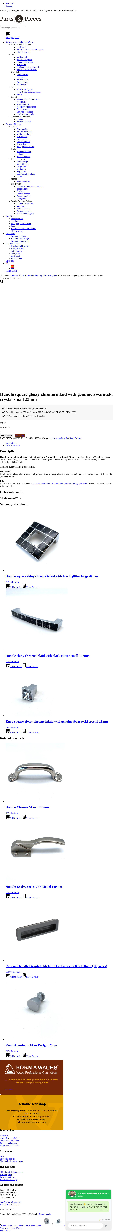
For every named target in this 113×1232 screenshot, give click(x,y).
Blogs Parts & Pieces (9, 1145)
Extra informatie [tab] (13, 445)
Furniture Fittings (73, 438)
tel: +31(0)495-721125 (10, 1205)
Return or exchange (8, 1179)
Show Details (32, 587)
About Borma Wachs (9, 1138)
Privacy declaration (8, 1143)
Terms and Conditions (9, 1141)
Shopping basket (7, 1159)
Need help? (20, 435)
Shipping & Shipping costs (11, 1172)
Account (9, 6)
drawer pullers (59, 438)
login (2, 1156)
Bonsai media (45, 1214)
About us (10, 3)
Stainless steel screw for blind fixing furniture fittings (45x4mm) (60, 483)
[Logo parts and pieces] (20, 25)
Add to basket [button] (16, 587)
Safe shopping (6, 1174)
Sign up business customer (11, 1161)
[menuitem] (59, 3)
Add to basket (6, 436)
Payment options (7, 1177)
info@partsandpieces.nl (10, 1202)
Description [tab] (11, 443)
